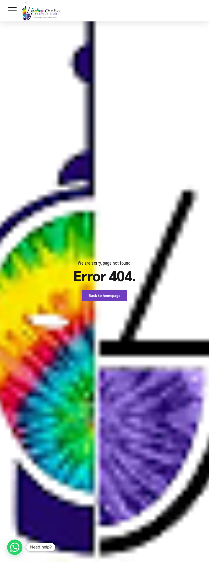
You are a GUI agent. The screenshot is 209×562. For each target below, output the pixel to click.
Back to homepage (104, 295)
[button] (14, 547)
